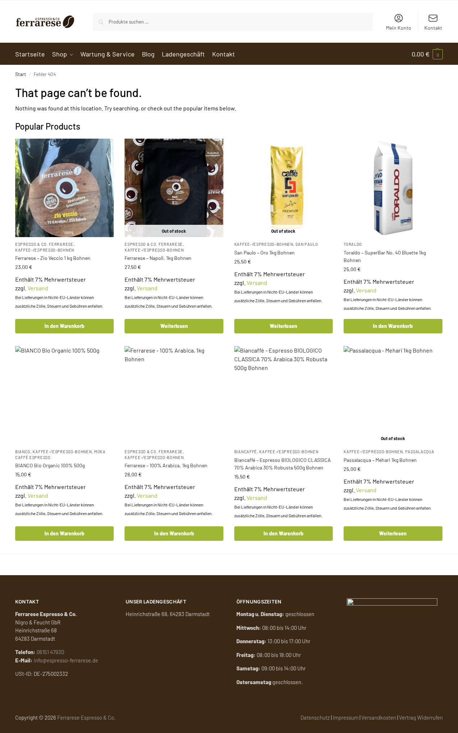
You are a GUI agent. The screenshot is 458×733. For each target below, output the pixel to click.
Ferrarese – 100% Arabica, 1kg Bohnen (166, 465)
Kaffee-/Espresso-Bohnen (44, 250)
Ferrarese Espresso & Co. (86, 717)
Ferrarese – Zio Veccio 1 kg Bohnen (53, 258)
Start (20, 74)
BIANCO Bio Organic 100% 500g (50, 465)
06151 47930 (50, 652)
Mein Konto (398, 28)
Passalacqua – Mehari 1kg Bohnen (380, 460)
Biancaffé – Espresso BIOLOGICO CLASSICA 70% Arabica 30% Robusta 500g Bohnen (282, 464)
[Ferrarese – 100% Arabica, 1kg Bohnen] (174, 395)
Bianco (22, 451)
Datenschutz (315, 717)
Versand (38, 288)
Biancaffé (245, 451)
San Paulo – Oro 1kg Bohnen (264, 252)
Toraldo (353, 244)
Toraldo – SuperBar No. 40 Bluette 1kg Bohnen (385, 256)
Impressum (345, 717)
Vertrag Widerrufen (421, 717)
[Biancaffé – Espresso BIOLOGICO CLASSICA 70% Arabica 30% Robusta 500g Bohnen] (283, 395)
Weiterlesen (174, 326)
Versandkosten (378, 717)
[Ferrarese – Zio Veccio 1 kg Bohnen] (64, 188)
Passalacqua (419, 451)
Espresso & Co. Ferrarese (44, 244)
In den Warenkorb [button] (64, 326)
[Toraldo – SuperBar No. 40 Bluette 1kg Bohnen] (393, 188)
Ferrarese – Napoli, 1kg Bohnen (158, 258)
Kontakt (433, 28)
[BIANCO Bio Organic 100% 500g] (64, 395)
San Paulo (306, 244)
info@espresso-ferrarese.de (66, 660)
